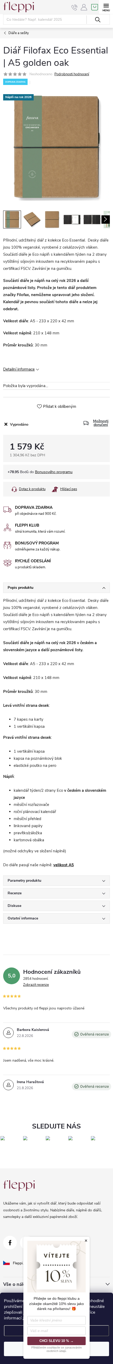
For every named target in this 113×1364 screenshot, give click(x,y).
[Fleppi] (19, 1185)
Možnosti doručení (101, 423)
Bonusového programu (54, 471)
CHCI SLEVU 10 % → (56, 1341)
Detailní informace (19, 369)
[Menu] (106, 7)
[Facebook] (10, 1242)
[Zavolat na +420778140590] (74, 7)
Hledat (97, 19)
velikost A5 (63, 865)
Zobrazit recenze (36, 984)
